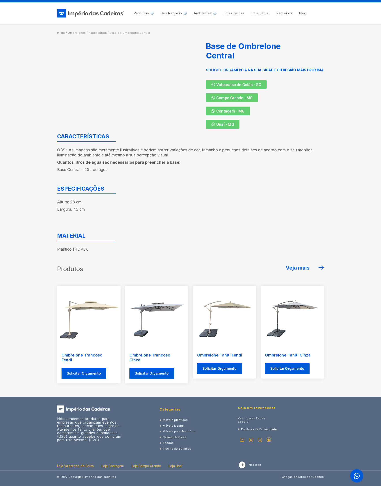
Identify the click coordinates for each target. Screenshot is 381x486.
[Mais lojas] (242, 465)
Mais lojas (255, 464)
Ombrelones (77, 32)
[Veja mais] (321, 267)
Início (61, 32)
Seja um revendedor (257, 408)
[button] (143, 13)
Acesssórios (98, 32)
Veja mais (298, 268)
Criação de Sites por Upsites (303, 476)
